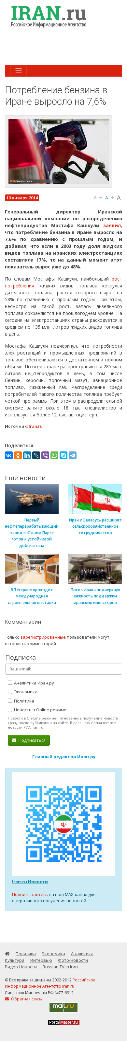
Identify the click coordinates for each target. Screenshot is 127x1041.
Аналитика (82, 954)
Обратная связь (26, 999)
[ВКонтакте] (9, 455)
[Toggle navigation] (18, 70)
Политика (23, 701)
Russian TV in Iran (60, 967)
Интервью (41, 960)
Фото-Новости (73, 960)
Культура (14, 960)
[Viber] (45, 455)
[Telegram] (73, 455)
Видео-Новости (21, 967)
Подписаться (32, 740)
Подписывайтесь (30, 894)
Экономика (25, 692)
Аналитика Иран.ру (33, 683)
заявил (112, 225)
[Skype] (63, 455)
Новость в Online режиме (39, 710)
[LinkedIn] (27, 455)
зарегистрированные (43, 637)
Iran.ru (36, 426)
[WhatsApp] (54, 455)
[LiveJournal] (36, 455)
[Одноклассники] (18, 455)
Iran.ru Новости (30, 882)
